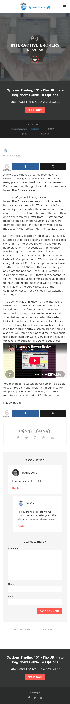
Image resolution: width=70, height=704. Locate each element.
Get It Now (35, 110)
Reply (15, 488)
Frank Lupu (29, 472)
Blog (18, 155)
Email (11, 597)
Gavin (30, 503)
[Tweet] (53, 166)
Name (11, 584)
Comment (14, 548)
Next (46, 629)
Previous (23, 629)
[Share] (25, 166)
